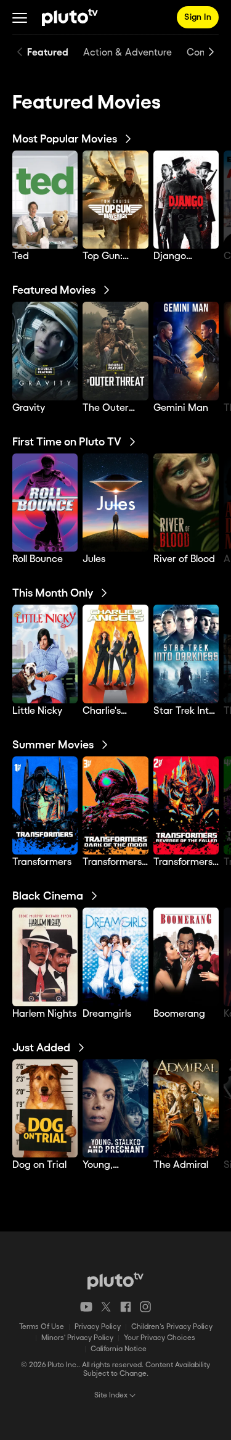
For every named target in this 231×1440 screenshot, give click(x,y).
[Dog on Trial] (45, 1108)
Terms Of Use (41, 1327)
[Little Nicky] (45, 654)
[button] (19, 17)
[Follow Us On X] (106, 1307)
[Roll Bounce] (45, 502)
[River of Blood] (186, 502)
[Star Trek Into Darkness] (186, 654)
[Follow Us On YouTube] (86, 1307)
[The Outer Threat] (115, 351)
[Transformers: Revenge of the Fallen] (186, 805)
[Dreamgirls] (115, 957)
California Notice (119, 1349)
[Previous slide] (19, 51)
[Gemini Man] (186, 351)
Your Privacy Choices (159, 1338)
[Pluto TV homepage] (115, 1281)
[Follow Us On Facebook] (126, 1307)
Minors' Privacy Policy (77, 1338)
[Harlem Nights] (45, 957)
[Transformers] (45, 805)
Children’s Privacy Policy (172, 1327)
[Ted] (45, 200)
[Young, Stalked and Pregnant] (115, 1108)
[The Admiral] (186, 1108)
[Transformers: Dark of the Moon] (115, 805)
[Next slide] (211, 51)
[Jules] (115, 502)
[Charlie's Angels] (115, 654)
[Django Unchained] (186, 200)
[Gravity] (45, 351)
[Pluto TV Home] (70, 17)
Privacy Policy (98, 1327)
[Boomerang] (186, 957)
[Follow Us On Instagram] (145, 1307)
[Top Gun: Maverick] (115, 200)
